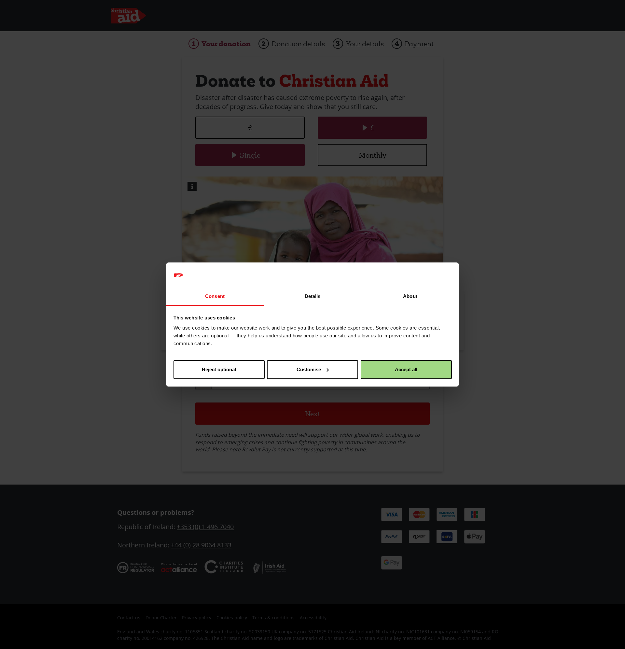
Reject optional (219, 369)
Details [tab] (313, 296)
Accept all (406, 369)
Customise (309, 369)
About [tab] (410, 296)
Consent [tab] (215, 296)
